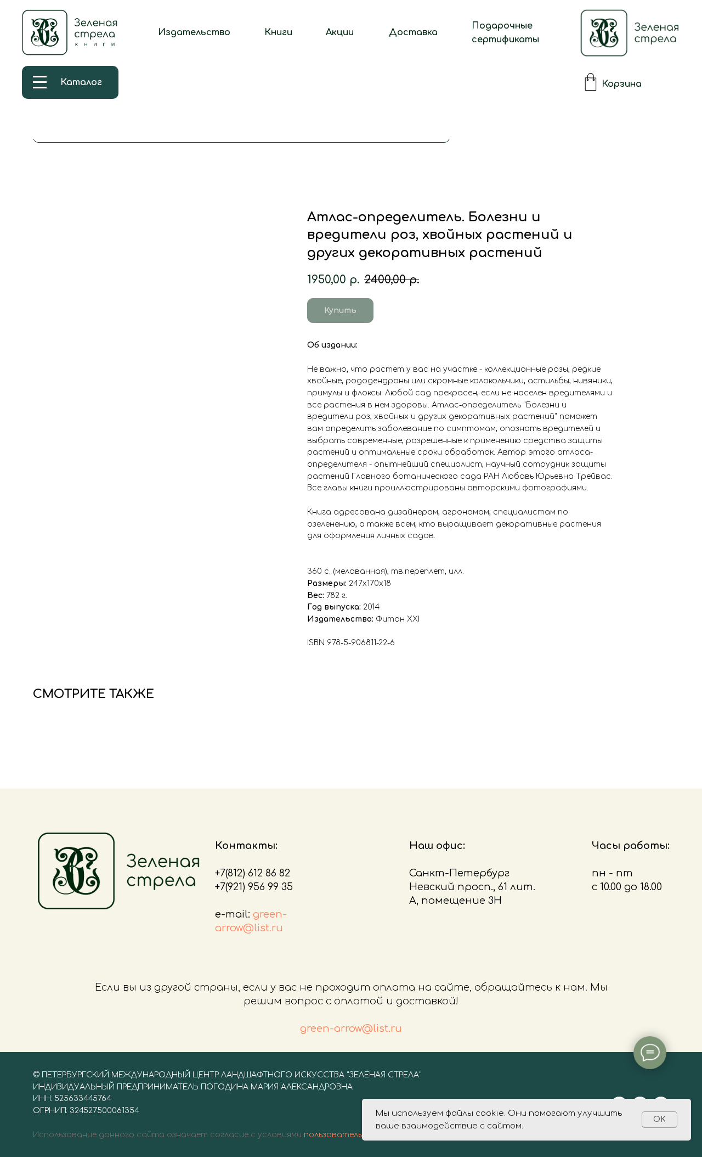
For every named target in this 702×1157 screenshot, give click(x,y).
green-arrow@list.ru (351, 1028)
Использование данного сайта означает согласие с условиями (167, 1135)
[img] (630, 33)
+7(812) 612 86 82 (252, 873)
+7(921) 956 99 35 (254, 886)
